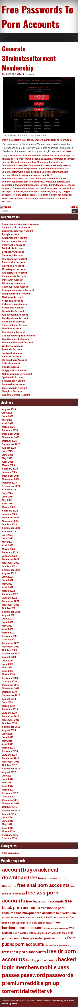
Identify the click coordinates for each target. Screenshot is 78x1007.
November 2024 (10, 479)
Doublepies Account (13, 332)
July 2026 (7, 413)
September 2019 (11, 695)
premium (13, 983)
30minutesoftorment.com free (51, 178)
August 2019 (9, 699)
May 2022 (7, 583)
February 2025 (10, 468)
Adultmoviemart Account (16, 395)
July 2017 (7, 775)
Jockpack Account (12, 353)
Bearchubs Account (13, 311)
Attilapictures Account (14, 272)
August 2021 (9, 615)
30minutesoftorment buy (23, 162)
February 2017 (10, 793)
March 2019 (8, 706)
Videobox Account (12, 300)
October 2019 (9, 692)
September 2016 (11, 810)
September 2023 (11, 528)
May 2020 (7, 667)
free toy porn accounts (41, 960)
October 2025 (9, 441)
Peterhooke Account (13, 245)
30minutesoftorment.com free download (22, 181)
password (32, 975)
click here (65, 151)
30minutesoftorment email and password (50, 165)
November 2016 (10, 803)
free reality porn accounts (57, 945)
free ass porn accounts (57, 188)
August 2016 (9, 814)
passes (11, 975)
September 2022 (11, 570)
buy (27, 870)
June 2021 (7, 622)
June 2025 (7, 455)
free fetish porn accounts (37, 191)
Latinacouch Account (14, 276)
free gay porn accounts (25, 195)
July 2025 (7, 451)
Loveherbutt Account (13, 384)
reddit (32, 983)
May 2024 (7, 500)
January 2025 (9, 472)
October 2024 (9, 482)
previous (5, 206)
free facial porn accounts (55, 917)
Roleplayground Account (16, 293)
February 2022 (10, 594)
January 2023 (9, 556)
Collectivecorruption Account (18, 335)
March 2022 (8, 590)
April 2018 (7, 744)
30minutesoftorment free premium (20, 168)
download (14, 877)
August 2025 (9, 447)
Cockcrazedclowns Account (17, 231)
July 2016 (7, 817)
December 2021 (10, 601)
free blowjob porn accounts (35, 913)
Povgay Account (11, 367)
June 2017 (7, 779)
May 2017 (7, 782)
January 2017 (9, 796)
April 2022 (7, 587)
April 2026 (7, 423)
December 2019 (10, 685)
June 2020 (7, 664)
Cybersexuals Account (14, 388)
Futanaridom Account (14, 262)
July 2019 (7, 702)
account (12, 870)
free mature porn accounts (47, 933)
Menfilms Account (12, 328)
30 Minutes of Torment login (56, 155)
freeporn (29, 74)
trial (24, 991)
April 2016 (7, 828)
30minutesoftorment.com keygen (30, 185)
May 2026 (7, 420)
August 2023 (9, 531)
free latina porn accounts (56, 928)
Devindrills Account (13, 248)
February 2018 (10, 751)
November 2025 (10, 437)
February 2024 (10, 510)
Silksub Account (11, 363)
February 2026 (10, 430)
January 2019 (9, 712)
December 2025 (10, 433)
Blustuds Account (12, 349)
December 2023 (10, 517)
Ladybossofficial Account (16, 227)
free (32, 877)
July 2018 (7, 734)
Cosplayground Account (15, 286)
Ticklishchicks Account (15, 325)
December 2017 (10, 758)
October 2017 (9, 765)
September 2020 (11, 653)
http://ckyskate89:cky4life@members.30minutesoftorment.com (37, 140)
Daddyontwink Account (15, 318)
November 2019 (10, 688)
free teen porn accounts (24, 952)
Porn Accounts (10, 853)
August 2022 (9, 573)
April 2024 (7, 503)
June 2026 (7, 416)
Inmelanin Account (12, 279)
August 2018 (9, 730)
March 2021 (8, 632)
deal (53, 870)
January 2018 (9, 754)
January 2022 (9, 597)
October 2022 (9, 566)
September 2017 (11, 768)
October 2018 (9, 723)
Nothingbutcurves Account (17, 374)
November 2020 (10, 646)
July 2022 (7, 576)
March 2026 (8, 427)
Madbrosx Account (12, 297)
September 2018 (11, 726)
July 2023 (7, 535)
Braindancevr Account (14, 259)
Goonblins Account (13, 265)
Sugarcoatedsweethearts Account (20, 224)
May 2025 (7, 458)
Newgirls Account (12, 391)
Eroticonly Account (13, 251)
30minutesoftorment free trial (54, 168)
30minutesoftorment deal (15, 165)
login (8, 967)
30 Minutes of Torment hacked (25, 155)
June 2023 (7, 538)
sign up (49, 983)
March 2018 (8, 747)
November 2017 (10, 761)
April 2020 (7, 671)
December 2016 (10, 800)
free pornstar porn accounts (44, 938)
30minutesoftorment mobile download (21, 172)
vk (50, 991)
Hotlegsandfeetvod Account (17, 342)
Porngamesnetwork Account (18, 290)
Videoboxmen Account (15, 304)
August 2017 (9, 772)
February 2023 (10, 552)
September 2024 (11, 486)
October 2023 (9, 524)
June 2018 (7, 737)
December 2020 (10, 643)
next (74, 206)
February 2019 (10, 709)
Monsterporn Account (14, 269)
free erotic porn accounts (27, 917)
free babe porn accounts (45, 901)
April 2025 (7, 461)
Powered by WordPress (63, 1001)
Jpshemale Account (13, 377)
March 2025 (8, 465)
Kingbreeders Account (14, 237)
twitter (38, 991)
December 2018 (10, 716)
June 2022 (7, 580)
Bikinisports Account (14, 283)
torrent (10, 991)
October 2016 (9, 807)
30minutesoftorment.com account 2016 (31, 175)
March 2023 (8, 549)
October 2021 (9, 608)
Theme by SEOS (9, 1003)
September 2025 (11, 444)
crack (40, 870)
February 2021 (10, 636)
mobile (48, 967)
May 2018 (7, 740)
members (27, 967)
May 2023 (7, 542)
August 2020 (9, 657)
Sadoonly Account (12, 255)
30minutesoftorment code (50, 162)
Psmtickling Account (13, 321)
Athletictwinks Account (15, 314)
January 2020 (9, 681)
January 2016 (9, 838)
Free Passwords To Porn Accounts (37, 16)
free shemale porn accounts (39, 198)
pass (63, 967)
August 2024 (9, 489)
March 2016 (8, 831)
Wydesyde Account (12, 346)
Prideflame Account (13, 307)
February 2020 (10, 678)
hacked (67, 959)
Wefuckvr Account (12, 356)
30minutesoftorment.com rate (28, 188)
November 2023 (10, 521)
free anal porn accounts (43, 885)
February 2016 (10, 835)
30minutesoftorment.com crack (18, 178)
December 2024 (10, 475)
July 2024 (7, 493)
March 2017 (8, 789)
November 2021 (10, 604)
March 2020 (8, 674)
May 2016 (7, 824)
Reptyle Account (11, 234)
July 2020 (7, 660)
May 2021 (7, 625)
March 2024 (8, 507)
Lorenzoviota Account (14, 241)
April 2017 (7, 786)
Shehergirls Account (13, 381)
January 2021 (9, 639)
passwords (59, 975)
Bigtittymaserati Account (16, 339)
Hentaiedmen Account (14, 360)
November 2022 (10, 562)
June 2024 (7, 496)
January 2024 (9, 514)
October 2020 (9, 650)
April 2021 (7, 629)
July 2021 (7, 618)
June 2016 (7, 821)
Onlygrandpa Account (14, 370)
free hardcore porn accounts (52, 195)
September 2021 (11, 611)
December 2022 (10, 559)
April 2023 (7, 545)
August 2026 (9, 409)
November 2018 (10, 720)
